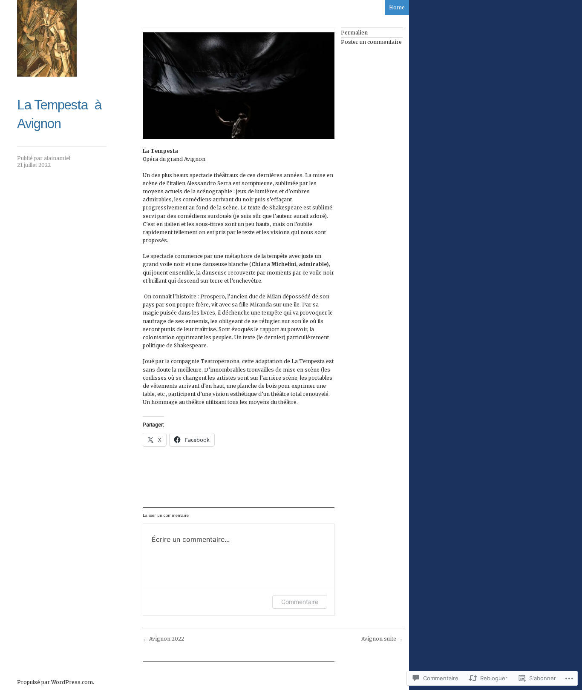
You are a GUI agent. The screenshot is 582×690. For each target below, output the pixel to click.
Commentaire (299, 601)
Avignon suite (382, 639)
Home (397, 7)
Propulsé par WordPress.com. (55, 682)
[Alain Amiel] (47, 38)
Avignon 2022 (163, 639)
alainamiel (57, 158)
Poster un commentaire (371, 42)
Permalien (354, 32)
